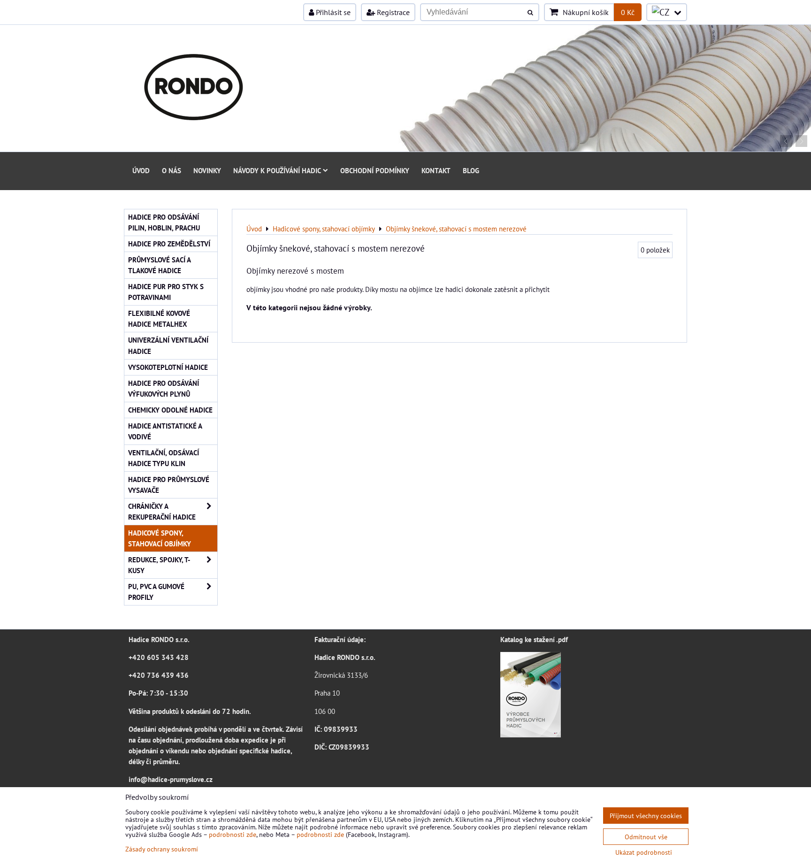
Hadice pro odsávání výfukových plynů (163, 388)
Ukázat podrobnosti (643, 852)
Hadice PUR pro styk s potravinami (166, 292)
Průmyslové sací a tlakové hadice (159, 265)
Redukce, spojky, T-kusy (159, 565)
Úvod (141, 170)
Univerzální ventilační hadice (168, 345)
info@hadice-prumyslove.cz (171, 779)
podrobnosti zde (232, 834)
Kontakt (436, 170)
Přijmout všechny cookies (646, 815)
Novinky (207, 170)
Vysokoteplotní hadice (168, 367)
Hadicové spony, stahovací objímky (159, 538)
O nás (171, 170)
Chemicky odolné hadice (170, 409)
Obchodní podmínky (374, 170)
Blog (471, 170)
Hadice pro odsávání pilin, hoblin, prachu (164, 222)
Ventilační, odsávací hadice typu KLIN (163, 458)
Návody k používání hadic (277, 170)
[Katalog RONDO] (530, 734)
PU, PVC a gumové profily (156, 592)
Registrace (392, 12)
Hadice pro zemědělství (169, 243)
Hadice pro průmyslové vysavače (168, 485)
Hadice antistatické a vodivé (165, 431)
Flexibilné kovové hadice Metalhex (159, 318)
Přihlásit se (332, 12)
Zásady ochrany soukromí (161, 848)
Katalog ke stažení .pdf (534, 639)
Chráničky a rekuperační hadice (162, 511)
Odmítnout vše (646, 836)
